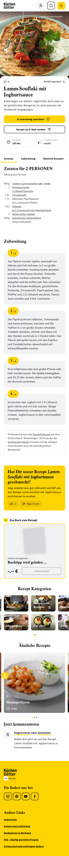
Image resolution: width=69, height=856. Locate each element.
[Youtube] (26, 796)
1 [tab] (33, 634)
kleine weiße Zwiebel (23, 214)
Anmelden (44, 733)
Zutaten (8, 158)
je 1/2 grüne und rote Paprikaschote (31, 210)
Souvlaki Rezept (41, 434)
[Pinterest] (17, 796)
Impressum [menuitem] (10, 819)
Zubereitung (28, 158)
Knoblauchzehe (20, 187)
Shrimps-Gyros (18, 702)
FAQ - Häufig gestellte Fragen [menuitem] (21, 839)
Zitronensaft (19, 195)
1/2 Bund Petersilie (22, 191)
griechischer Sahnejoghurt (26, 217)
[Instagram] (8, 796)
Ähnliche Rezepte (53, 158)
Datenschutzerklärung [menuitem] (17, 826)
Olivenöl (17, 206)
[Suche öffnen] (51, 5)
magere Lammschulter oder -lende (31, 183)
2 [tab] (35, 634)
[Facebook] (35, 796)
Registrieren (22, 733)
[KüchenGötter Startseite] (9, 5)
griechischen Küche (18, 442)
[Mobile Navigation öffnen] (61, 6)
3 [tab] (36, 717)
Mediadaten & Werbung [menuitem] (17, 832)
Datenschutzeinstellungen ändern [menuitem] (24, 846)
